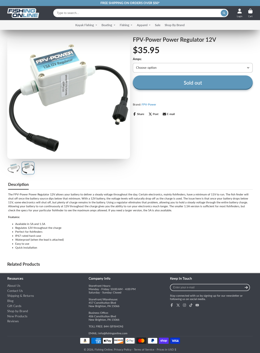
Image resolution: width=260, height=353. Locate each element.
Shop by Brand (17, 311)
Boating (107, 25)
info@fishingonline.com (112, 333)
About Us (13, 285)
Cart (250, 13)
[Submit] (246, 287)
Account (239, 13)
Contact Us (15, 290)
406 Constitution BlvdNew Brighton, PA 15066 (104, 317)
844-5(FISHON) (113, 326)
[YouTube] (197, 305)
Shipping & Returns (20, 295)
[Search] (224, 13)
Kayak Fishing (84, 25)
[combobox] (140, 13)
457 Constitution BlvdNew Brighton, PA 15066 (104, 304)
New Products (17, 316)
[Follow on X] (178, 305)
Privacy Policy (122, 349)
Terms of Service (144, 349)
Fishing (124, 25)
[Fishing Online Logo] (23, 13)
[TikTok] (191, 305)
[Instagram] (184, 305)
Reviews (13, 321)
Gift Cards (14, 306)
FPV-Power (149, 104)
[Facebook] (172, 305)
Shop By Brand (175, 25)
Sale (157, 25)
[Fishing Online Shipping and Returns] (130, 3)
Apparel (142, 25)
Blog (10, 300)
